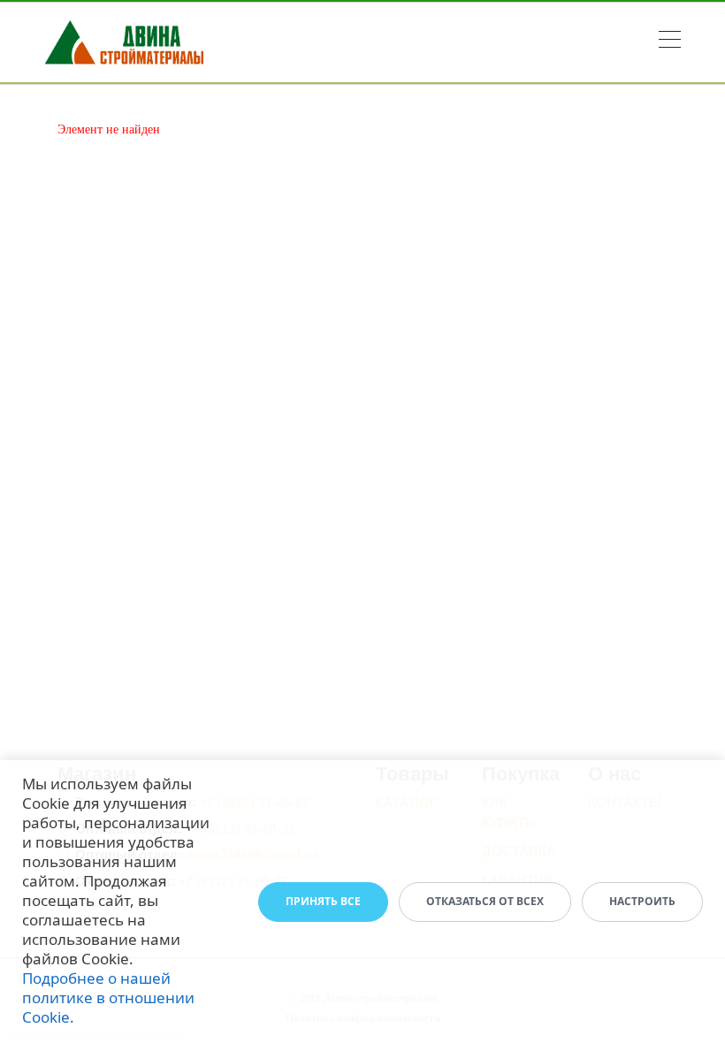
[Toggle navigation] (670, 42)
